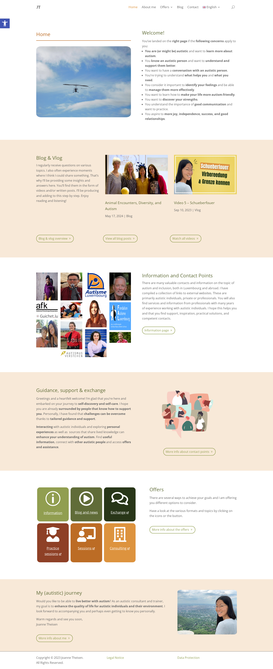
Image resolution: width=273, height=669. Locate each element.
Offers (164, 7)
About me (149, 7)
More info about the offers (170, 530)
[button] (5, 23)
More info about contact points (187, 452)
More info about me (52, 638)
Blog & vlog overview (53, 238)
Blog (180, 7)
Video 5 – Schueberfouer (194, 202)
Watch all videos (183, 238)
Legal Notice (115, 658)
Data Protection (188, 658)
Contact (193, 7)
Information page (156, 330)
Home (133, 7)
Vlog (198, 210)
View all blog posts (118, 238)
